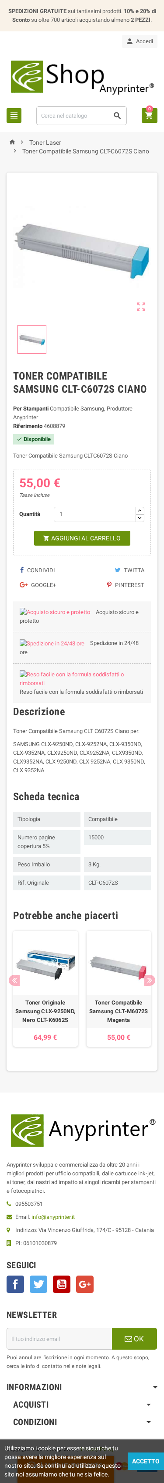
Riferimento (27, 426)
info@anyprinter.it (53, 1217)
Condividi (40, 570)
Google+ (43, 585)
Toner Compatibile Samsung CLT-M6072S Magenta (118, 1011)
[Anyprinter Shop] (82, 76)
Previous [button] (14, 980)
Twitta (133, 570)
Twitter (38, 1284)
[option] (45, 989)
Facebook (15, 1284)
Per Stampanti (31, 408)
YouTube (61, 1284)
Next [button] (149, 980)
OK (138, 1338)
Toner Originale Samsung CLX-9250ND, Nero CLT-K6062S (45, 1011)
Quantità (29, 514)
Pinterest (129, 585)
